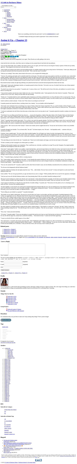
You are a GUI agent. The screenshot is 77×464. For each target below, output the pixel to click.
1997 (7, 397)
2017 (7, 370)
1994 (7, 401)
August (10, 349)
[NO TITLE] (7, 451)
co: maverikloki (31, 237)
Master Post (4, 49)
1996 (7, 398)
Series (5, 18)
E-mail (2, 264)
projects (4, 337)
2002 (7, 390)
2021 (7, 364)
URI (2, 267)
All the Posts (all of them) (10, 409)
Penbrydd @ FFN (12, 299)
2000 (7, 393)
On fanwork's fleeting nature (10, 440)
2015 (7, 372)
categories (4, 329)
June (10, 352)
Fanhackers (6, 441)
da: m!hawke (47, 237)
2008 (7, 382)
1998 (7, 395)
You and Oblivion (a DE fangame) (16, 310)
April (10, 355)
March (10, 356)
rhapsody (60, 237)
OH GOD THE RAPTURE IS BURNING (14, 444)
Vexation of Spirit (11, 20)
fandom (4, 332)
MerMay (9, 15)
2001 (7, 391)
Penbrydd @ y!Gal (12, 304)
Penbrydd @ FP (11, 301)
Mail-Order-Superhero (9, 449)
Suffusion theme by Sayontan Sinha (26, 462)
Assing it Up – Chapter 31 (10, 233)
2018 (7, 368)
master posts (5, 327)
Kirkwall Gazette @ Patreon (14, 309)
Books (8, 24)
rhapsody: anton (67, 237)
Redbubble (9, 26)
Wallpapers (9, 16)
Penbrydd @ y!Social (13, 302)
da (35, 237)
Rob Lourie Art (7, 452)
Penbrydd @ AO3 (12, 296)
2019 (7, 367)
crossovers (5, 334)
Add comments (6, 44)
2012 (7, 376)
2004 (7, 387)
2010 (7, 379)
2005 (7, 386)
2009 (7, 380)
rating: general (54, 237)
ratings (4, 338)
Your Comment (4, 255)
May (10, 353)
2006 (7, 385)
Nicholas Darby (10, 19)
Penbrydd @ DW (12, 298)
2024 (7, 360)
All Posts (9, 28)
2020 (7, 366)
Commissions (7, 9)
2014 (7, 374)
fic (1, 44)
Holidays (9, 13)
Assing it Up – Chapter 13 (14, 40)
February (11, 358)
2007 (7, 383)
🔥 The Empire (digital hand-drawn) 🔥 (13, 445)
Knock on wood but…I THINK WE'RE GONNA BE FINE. (18, 448)
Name (2, 261)
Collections (6, 11)
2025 (7, 359)
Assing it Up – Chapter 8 (9, 229)
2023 (7, 362)
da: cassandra (40, 237)
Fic (5, 413)
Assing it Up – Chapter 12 (7, 273)
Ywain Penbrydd (10, 237)
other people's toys (6, 331)
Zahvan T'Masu (10, 22)
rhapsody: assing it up (9, 434)
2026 (8, 348)
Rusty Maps (6, 447)
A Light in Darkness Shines (11, 2)
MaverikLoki (14, 52)
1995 (7, 399)
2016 (7, 371)
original (4, 335)
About (5, 31)
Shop (5, 23)
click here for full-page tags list (8, 342)
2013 (7, 375)
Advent (8, 12)
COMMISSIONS (50, 34)
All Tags (9, 30)
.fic (26, 237)
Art (5, 411)
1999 (7, 394)
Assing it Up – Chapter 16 (10, 232)
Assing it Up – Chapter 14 (10, 230)
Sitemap (5, 27)
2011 (7, 378)
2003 (7, 389)
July (10, 351)
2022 (7, 363)
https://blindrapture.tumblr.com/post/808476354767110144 (17, 443)
